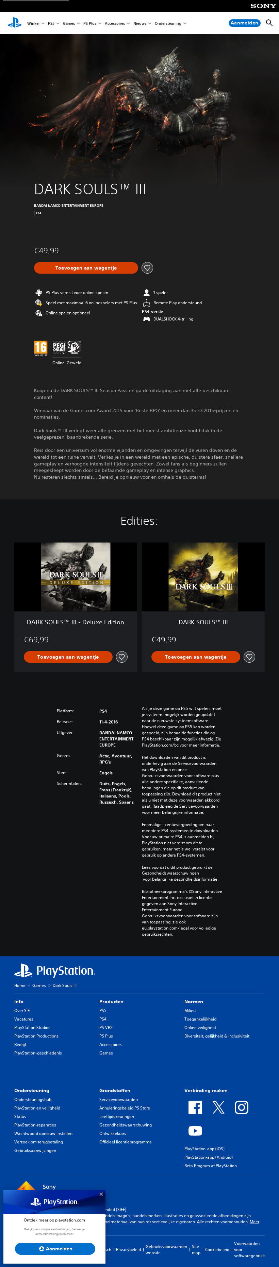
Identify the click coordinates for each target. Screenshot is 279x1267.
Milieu (190, 1010)
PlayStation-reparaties (35, 1125)
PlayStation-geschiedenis (38, 1053)
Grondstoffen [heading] (114, 1090)
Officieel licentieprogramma (125, 1142)
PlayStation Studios (32, 1027)
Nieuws (139, 23)
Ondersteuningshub (32, 1099)
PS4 (102, 1019)
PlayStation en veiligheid (37, 1108)
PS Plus (89, 23)
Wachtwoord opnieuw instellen (43, 1133)
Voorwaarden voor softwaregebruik (249, 1250)
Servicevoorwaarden (118, 1099)
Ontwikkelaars (112, 1133)
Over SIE (22, 1010)
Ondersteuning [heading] (31, 1090)
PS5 (51, 23)
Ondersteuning (168, 23)
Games (69, 23)
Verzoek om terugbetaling (38, 1142)
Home (20, 985)
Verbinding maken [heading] (206, 1090)
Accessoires (115, 23)
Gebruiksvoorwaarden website (166, 1249)
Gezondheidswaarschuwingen (170, 873)
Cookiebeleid (217, 1249)
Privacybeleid (128, 1249)
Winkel (33, 23)
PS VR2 (105, 1027)
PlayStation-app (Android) (208, 1157)
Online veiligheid (200, 1027)
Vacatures (23, 1019)
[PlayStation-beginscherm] (14, 23)
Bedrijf (20, 1044)
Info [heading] (18, 1001)
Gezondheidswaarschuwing (125, 1125)
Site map (196, 1249)
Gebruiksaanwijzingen (35, 1150)
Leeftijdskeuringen (116, 1116)
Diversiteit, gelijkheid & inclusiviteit (216, 1036)
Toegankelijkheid (200, 1019)
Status (20, 1116)
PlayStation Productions (36, 1036)
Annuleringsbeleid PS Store (124, 1108)
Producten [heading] (111, 1001)
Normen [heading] (193, 1001)
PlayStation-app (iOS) (204, 1149)
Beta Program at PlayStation (210, 1166)
